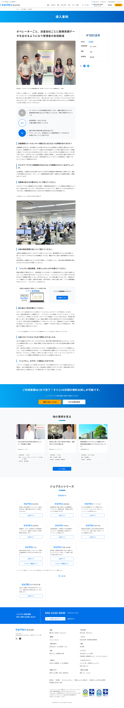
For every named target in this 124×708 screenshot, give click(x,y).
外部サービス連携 (53, 672)
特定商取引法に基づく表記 (55, 682)
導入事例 (24, 9)
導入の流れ (63, 5)
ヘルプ (65, 646)
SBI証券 (91, 42)
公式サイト (31, 515)
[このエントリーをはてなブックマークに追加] (88, 66)
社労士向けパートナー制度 (86, 653)
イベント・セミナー (54, 639)
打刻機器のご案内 (60, 653)
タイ (84, 672)
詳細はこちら (62, 298)
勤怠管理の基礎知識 (92, 639)
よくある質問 (60, 646)
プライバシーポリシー (67, 680)
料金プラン (52, 653)
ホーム (18, 9)
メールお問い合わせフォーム (55, 619)
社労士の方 (104, 1)
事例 (58, 5)
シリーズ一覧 (83, 663)
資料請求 (110, 5)
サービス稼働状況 (64, 663)
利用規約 (58, 680)
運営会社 (51, 680)
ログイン (120, 1)
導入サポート (89, 632)
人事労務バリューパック (93, 663)
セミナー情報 (75, 5)
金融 (91, 51)
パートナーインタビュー (101, 656)
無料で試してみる (50, 402)
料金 (69, 5)
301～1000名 (93, 46)
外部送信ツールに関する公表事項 (97, 680)
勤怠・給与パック (84, 665)
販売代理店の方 (112, 1)
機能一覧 (51, 632)
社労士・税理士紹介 (63, 672)
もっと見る (62, 469)
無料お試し (118, 5)
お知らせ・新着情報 (54, 663)
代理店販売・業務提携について (87, 656)
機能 (48, 5)
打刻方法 (53, 5)
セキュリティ (63, 632)
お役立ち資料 (83, 639)
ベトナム (88, 672)
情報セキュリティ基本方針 (81, 680)
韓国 (81, 672)
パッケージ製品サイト (31, 564)
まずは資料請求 (74, 402)
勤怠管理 (92, 57)
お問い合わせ (96, 1)
